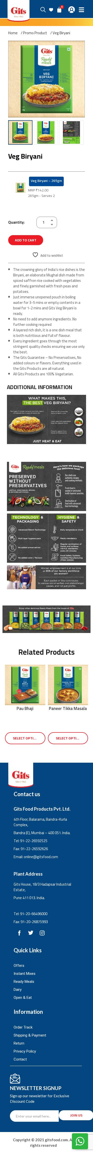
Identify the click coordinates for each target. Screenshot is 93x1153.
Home (13, 32)
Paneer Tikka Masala (68, 708)
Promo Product (35, 32)
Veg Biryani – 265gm (46, 180)
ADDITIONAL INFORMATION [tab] (39, 387)
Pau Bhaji (25, 708)
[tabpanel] (46, 492)
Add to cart (25, 240)
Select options (26, 738)
